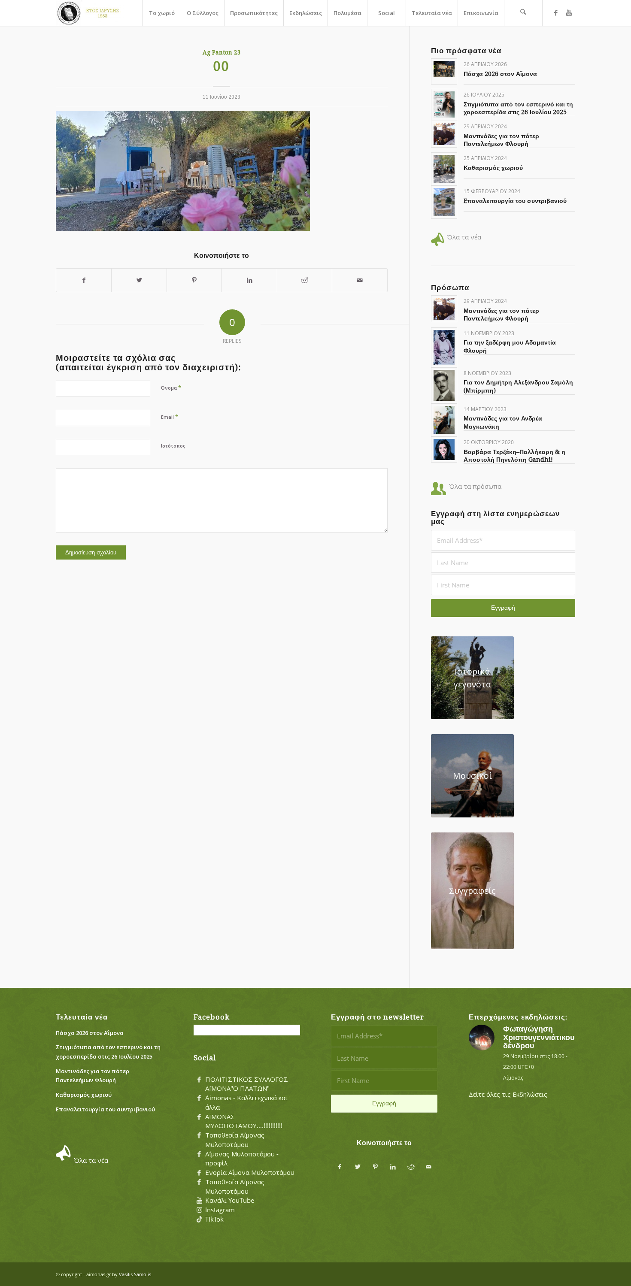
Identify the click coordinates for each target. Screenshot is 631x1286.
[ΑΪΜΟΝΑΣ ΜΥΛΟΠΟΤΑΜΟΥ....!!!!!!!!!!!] (199, 1117)
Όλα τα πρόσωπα (475, 486)
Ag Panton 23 (222, 52)
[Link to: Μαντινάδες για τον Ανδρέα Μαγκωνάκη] (444, 420)
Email (169, 417)
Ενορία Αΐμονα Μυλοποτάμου (249, 1172)
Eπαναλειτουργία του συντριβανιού (515, 200)
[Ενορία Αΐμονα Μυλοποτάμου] (199, 1172)
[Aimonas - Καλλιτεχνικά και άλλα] (199, 1098)
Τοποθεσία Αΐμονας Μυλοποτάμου (234, 1140)
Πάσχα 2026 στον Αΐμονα (500, 73)
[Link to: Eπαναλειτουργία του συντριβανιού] (444, 202)
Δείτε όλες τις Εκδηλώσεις (508, 1094)
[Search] (523, 13)
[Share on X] (139, 280)
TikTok (214, 1219)
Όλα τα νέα (464, 237)
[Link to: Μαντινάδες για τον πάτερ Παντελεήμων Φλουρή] (444, 134)
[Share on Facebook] (83, 280)
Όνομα (171, 387)
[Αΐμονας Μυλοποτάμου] (90, 13)
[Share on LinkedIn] (249, 280)
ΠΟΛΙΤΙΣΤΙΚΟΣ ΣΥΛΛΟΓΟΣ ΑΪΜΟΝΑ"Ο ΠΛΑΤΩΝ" (246, 1084)
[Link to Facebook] (555, 12)
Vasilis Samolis (135, 1274)
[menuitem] (161, 13)
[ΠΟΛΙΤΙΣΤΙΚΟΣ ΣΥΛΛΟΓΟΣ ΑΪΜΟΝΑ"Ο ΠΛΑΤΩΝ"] (199, 1079)
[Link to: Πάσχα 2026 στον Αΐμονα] (444, 69)
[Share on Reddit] (304, 280)
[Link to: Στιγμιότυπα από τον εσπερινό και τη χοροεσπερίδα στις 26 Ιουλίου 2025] (444, 104)
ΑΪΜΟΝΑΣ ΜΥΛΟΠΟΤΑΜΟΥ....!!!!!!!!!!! (243, 1121)
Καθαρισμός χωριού (493, 167)
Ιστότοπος (173, 445)
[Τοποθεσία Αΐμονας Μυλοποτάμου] (199, 1135)
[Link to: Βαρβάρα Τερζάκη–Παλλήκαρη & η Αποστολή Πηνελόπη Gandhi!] (444, 449)
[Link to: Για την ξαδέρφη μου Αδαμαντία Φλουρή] (444, 347)
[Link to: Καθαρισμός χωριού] (444, 169)
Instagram (220, 1209)
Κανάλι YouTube (229, 1200)
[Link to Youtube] (568, 12)
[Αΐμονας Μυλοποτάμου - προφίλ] (199, 1154)
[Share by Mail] (359, 280)
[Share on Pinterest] (194, 280)
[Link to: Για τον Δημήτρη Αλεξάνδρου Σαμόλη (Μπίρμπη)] (444, 385)
